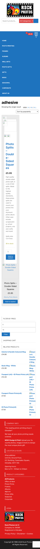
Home (4, 40)
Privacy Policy (10, 534)
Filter (6, 334)
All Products (9, 479)
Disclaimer (21, 534)
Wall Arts (6, 61)
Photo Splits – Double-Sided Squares (10, 156)
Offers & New (10, 481)
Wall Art (8, 492)
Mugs (4, 77)
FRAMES (5, 51)
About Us (5, 93)
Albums (5, 56)
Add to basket (10, 257)
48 (31, 107)
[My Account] (23, 34)
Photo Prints (9, 484)
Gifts (4, 72)
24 (28, 107)
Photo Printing (8, 46)
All (35, 107)
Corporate (6, 88)
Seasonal (6, 83)
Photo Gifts (7, 67)
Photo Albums (13, 297)
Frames (7, 487)
